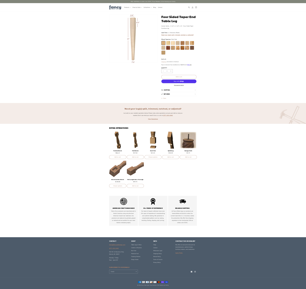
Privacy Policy (157, 262)
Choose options (153, 157)
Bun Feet (133, 250)
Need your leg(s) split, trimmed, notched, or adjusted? (177, 35)
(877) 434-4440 (168, 115)
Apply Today (179, 253)
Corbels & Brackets (136, 247)
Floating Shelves (135, 256)
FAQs (154, 244)
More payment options (179, 85)
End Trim (153, 150)
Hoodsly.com (162, 285)
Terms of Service (157, 259)
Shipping (163, 61)
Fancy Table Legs (145, 285)
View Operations (153, 119)
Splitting (170, 150)
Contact (155, 247)
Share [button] (164, 98)
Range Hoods (134, 259)
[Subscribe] (136, 271)
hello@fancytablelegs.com (117, 244)
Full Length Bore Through (135, 179)
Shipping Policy (157, 253)
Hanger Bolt (188, 150)
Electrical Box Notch (117, 179)
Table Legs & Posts (136, 244)
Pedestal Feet (135, 253)
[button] (127, 7)
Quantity (164, 68)
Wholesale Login (157, 250)
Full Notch (135, 150)
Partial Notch (117, 150)
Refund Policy (157, 256)
